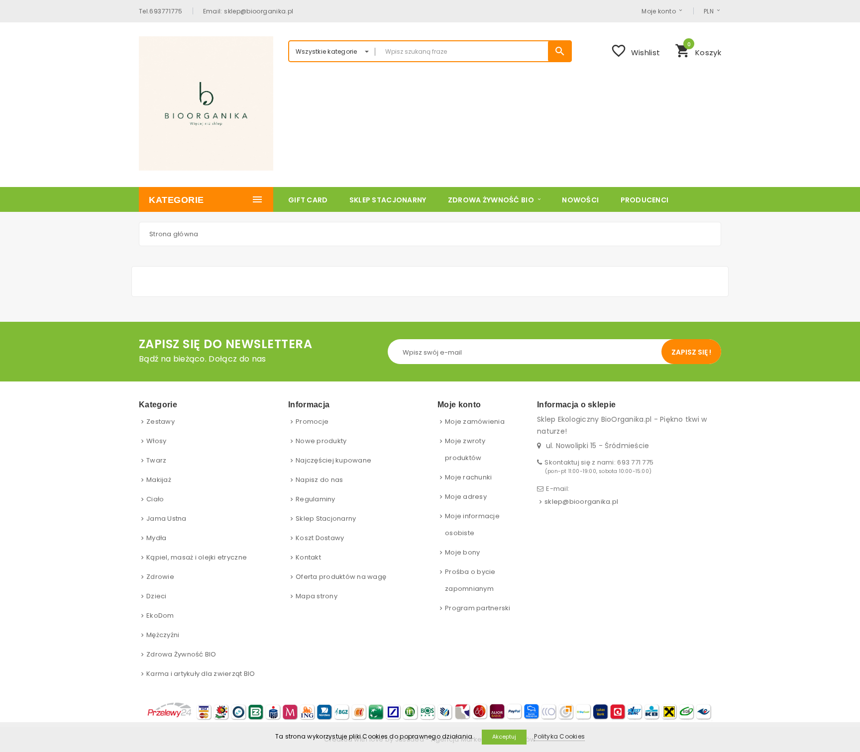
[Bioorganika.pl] (206, 103)
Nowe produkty (321, 441)
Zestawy (160, 421)
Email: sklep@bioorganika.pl (248, 10)
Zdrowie (160, 576)
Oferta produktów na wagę (341, 576)
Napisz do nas (319, 479)
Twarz (156, 460)
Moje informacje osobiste (472, 524)
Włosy (156, 441)
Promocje (312, 421)
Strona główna (173, 234)
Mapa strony (316, 596)
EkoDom (160, 615)
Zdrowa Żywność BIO (181, 654)
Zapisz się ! (691, 352)
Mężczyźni (162, 635)
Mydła (156, 538)
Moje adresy (466, 496)
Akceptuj (504, 737)
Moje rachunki (468, 477)
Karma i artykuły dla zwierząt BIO (200, 673)
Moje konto (659, 10)
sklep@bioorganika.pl (581, 501)
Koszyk (698, 50)
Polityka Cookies (559, 736)
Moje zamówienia (475, 421)
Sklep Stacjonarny (326, 518)
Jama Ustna (166, 518)
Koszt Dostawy (320, 538)
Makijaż (158, 479)
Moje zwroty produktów (465, 449)
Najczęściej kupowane (333, 460)
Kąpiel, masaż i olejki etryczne (196, 557)
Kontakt (308, 557)
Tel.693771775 (161, 10)
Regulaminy (315, 499)
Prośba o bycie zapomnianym (470, 580)
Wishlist (635, 51)
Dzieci (156, 596)
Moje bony (462, 552)
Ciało (155, 499)
